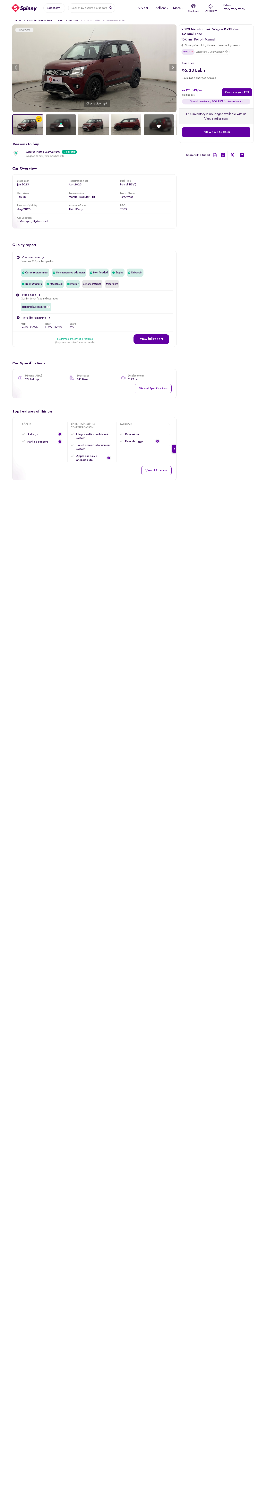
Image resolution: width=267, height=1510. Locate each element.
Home (18, 21)
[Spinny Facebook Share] (223, 155)
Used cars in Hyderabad (39, 21)
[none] (94, 68)
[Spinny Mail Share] (242, 155)
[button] (151, 339)
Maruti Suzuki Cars (68, 21)
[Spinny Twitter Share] (232, 155)
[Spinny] (24, 8)
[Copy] (214, 155)
